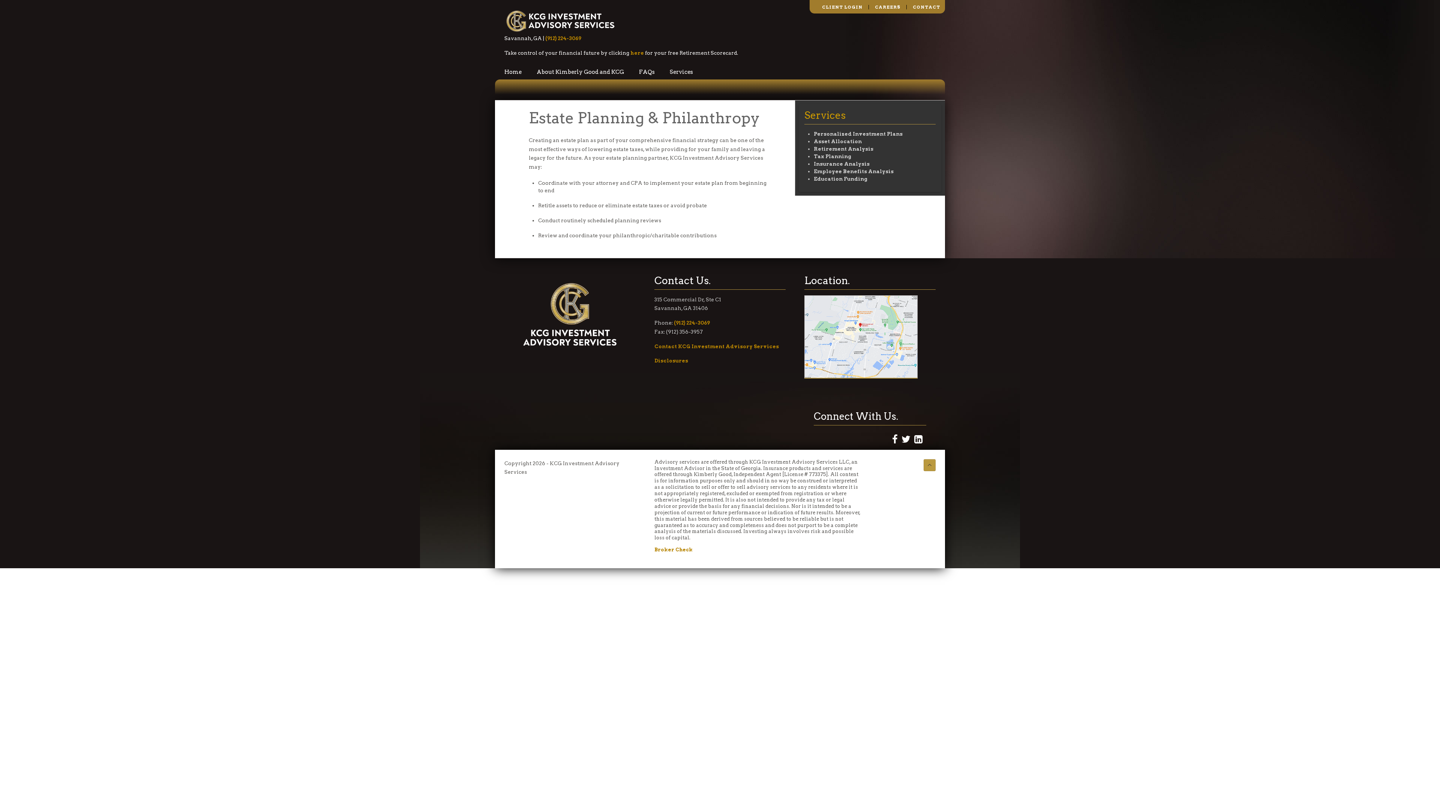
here (637, 53)
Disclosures (671, 361)
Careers (887, 7)
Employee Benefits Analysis (854, 171)
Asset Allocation (838, 141)
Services (681, 72)
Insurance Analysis (842, 164)
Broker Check (673, 549)
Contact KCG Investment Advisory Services (716, 346)
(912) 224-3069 (563, 38)
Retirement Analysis (843, 149)
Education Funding (840, 179)
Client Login (842, 7)
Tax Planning (832, 156)
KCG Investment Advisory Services (560, 20)
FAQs (647, 72)
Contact (926, 7)
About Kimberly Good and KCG (580, 72)
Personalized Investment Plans (858, 134)
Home (513, 72)
